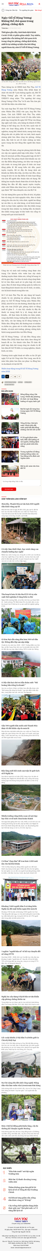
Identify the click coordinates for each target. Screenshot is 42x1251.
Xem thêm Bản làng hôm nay (14, 499)
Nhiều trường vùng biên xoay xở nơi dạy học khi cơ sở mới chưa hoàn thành (19, 817)
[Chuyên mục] (2, 4)
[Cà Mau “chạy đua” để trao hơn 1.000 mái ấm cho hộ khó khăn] (21, 888)
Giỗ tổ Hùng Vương (10, 382)
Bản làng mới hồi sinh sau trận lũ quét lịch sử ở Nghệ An (20, 772)
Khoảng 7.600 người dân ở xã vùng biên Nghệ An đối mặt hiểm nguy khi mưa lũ (19, 907)
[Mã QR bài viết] (19, 376)
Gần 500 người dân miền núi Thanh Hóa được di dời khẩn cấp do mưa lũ (19, 727)
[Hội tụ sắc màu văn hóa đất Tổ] (10, 471)
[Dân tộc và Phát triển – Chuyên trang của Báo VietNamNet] (13, 4)
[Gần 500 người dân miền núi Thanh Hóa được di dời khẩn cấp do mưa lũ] (21, 752)
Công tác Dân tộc (11, 10)
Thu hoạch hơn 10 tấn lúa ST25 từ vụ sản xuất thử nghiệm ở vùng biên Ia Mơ (19, 595)
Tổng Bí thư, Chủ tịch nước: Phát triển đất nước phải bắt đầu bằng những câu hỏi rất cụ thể (30, 426)
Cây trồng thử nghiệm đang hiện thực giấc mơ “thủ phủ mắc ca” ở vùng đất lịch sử (23, 1208)
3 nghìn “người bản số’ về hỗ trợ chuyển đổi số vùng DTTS (21, 952)
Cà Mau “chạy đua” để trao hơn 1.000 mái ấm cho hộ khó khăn (19, 862)
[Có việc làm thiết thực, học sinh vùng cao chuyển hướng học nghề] (21, 576)
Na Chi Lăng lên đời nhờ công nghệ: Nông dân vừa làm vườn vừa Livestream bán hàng (21, 1084)
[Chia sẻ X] (7, 376)
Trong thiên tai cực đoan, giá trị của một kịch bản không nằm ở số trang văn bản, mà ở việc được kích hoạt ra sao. (20, 1003)
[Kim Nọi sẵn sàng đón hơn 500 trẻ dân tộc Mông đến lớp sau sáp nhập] (21, 664)
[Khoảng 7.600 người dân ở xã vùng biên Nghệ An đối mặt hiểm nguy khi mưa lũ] (21, 933)
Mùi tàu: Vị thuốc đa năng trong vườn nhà (22, 1180)
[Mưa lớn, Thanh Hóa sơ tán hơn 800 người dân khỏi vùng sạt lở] (21, 531)
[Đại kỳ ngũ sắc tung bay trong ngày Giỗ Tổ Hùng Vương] (10, 414)
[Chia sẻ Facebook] (3, 376)
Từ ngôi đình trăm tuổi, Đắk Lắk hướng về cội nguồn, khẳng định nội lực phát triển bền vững (29, 441)
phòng (20, 382)
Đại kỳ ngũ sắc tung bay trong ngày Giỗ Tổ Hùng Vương (30, 411)
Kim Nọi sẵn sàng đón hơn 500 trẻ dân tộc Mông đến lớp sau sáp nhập (19, 640)
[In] (15, 376)
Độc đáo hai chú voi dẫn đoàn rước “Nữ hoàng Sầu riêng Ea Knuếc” (19, 683)
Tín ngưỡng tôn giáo (26, 10)
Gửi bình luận (9, 489)
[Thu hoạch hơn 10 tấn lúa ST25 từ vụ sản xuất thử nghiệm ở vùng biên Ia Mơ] (21, 621)
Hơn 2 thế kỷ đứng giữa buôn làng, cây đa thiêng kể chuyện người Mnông (19, 1127)
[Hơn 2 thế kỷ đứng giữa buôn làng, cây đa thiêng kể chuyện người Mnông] (21, 1151)
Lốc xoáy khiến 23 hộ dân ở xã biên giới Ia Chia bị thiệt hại (20, 1038)
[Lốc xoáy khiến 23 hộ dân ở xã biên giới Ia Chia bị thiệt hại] (21, 1064)
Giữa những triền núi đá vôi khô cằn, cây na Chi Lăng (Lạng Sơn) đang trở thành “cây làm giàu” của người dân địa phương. (20, 1090)
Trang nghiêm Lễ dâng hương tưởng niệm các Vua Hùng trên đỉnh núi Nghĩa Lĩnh (30, 455)
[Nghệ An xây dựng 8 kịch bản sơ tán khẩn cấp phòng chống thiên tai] (21, 1019)
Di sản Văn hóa (9, 384)
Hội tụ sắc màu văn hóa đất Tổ (29, 467)
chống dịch (28, 382)
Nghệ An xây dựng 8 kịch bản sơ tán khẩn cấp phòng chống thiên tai (20, 997)
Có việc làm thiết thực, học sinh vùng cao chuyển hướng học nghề (19, 550)
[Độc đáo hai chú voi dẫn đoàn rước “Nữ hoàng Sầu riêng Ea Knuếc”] (21, 707)
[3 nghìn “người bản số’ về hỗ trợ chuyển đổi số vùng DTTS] (21, 978)
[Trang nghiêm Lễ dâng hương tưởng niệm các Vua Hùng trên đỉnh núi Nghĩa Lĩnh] (10, 457)
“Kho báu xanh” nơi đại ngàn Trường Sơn (21, 1172)
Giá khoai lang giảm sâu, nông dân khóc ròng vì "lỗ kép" (22, 1199)
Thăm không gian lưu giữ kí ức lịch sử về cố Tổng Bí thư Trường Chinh (23, 1189)
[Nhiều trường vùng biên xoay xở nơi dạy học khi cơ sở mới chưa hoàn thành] (21, 843)
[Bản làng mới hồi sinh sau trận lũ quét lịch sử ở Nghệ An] (21, 798)
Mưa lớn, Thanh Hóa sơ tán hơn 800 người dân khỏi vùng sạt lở (20, 505)
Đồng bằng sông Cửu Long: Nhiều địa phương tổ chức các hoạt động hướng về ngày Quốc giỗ (30, 397)
